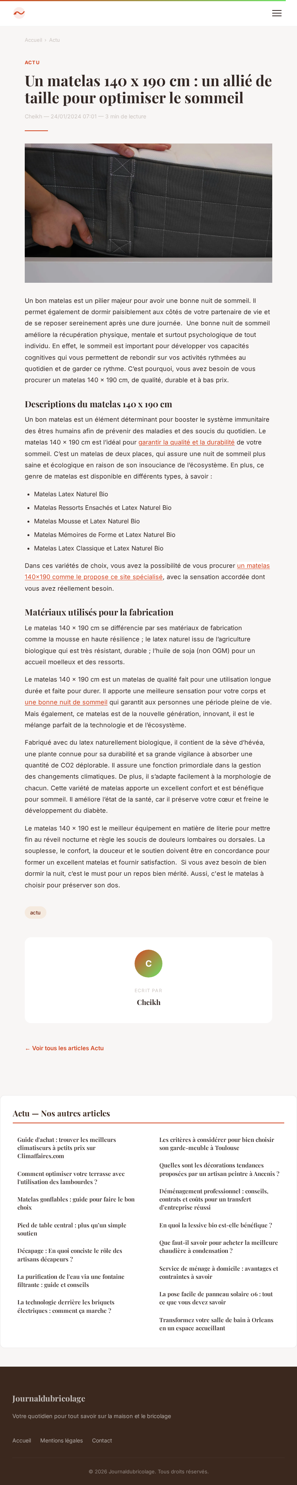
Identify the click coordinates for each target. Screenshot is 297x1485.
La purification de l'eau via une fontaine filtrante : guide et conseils (71, 1280)
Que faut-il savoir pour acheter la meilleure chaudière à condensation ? (218, 1246)
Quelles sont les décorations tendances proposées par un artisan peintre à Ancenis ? (219, 1169)
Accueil (33, 40)
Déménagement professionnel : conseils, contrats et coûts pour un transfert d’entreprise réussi (213, 1199)
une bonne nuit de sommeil (66, 702)
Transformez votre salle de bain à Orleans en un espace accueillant (216, 1324)
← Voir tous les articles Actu (64, 1048)
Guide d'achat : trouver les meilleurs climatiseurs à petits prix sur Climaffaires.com (66, 1148)
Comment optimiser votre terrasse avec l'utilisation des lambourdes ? (71, 1178)
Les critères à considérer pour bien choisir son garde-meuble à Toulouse (216, 1144)
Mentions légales (61, 1440)
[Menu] (277, 13)
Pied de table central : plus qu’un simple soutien (71, 1229)
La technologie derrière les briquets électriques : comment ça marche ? (65, 1306)
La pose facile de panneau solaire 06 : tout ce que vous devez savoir (216, 1298)
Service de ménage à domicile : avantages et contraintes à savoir (218, 1272)
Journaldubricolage (48, 1398)
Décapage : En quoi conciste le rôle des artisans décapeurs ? (69, 1255)
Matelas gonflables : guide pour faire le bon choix (76, 1203)
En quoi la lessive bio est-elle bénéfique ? (215, 1225)
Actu (54, 40)
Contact (102, 1440)
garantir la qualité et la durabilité (186, 442)
